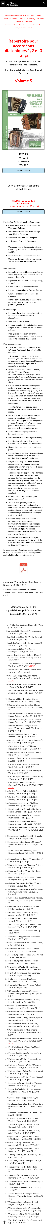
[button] (3, 3)
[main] (23, 21)
